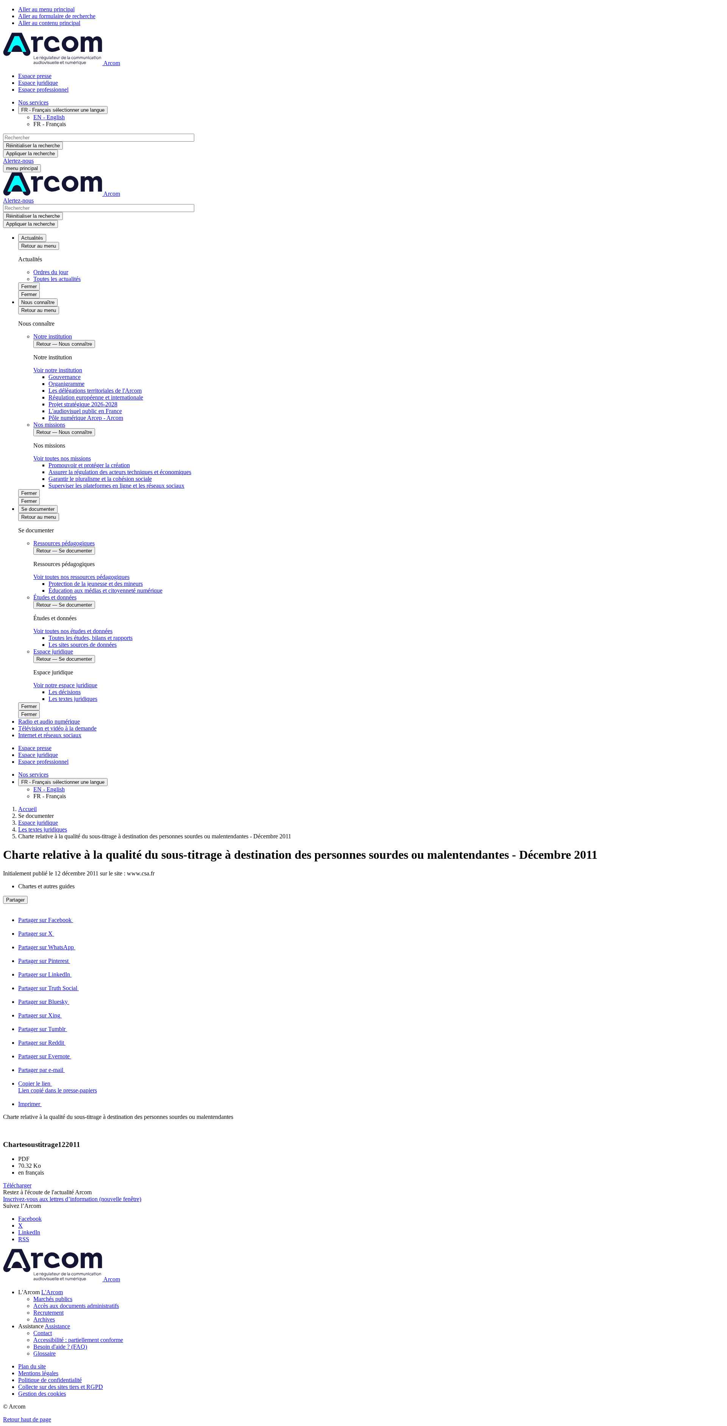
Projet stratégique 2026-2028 (82, 404)
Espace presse (34, 76)
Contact (42, 1333)
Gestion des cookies (42, 1393)
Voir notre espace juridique (65, 685)
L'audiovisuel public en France (85, 411)
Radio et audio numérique (49, 721)
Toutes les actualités (57, 279)
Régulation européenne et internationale (95, 397)
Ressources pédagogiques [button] (64, 543)
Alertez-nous (18, 161)
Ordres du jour (50, 272)
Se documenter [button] (38, 509)
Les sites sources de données (82, 644)
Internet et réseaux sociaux (49, 735)
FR (63, 110)
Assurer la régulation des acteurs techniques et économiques (119, 472)
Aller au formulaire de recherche (56, 16)
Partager (15, 900)
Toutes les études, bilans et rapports (90, 638)
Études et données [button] (54, 597)
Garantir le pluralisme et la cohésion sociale (100, 479)
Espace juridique (38, 83)
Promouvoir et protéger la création (89, 465)
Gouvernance (64, 377)
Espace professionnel (43, 89)
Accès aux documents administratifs (76, 1306)
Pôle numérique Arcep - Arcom (85, 418)
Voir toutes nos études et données (72, 631)
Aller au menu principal (46, 9)
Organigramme (66, 384)
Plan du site (32, 1366)
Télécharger (17, 1185)
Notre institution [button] (52, 336)
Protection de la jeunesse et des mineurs (95, 583)
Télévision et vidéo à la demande (57, 728)
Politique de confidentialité (50, 1380)
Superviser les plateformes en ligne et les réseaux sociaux (116, 485)
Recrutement (48, 1312)
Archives (44, 1319)
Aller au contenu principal (49, 23)
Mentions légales (38, 1373)
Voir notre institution (57, 370)
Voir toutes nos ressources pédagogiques (81, 577)
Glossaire (44, 1353)
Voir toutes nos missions (62, 458)
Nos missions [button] (49, 424)
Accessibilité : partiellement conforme (78, 1340)
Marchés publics (52, 1299)
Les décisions (64, 692)
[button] (371, 1087)
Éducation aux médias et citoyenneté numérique (105, 590)
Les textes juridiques (72, 699)
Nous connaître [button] (38, 302)
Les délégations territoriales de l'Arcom (95, 390)
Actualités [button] (32, 238)
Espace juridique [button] (53, 651)
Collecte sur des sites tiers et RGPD (60, 1387)
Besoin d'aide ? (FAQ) (60, 1346)
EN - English (49, 117)
